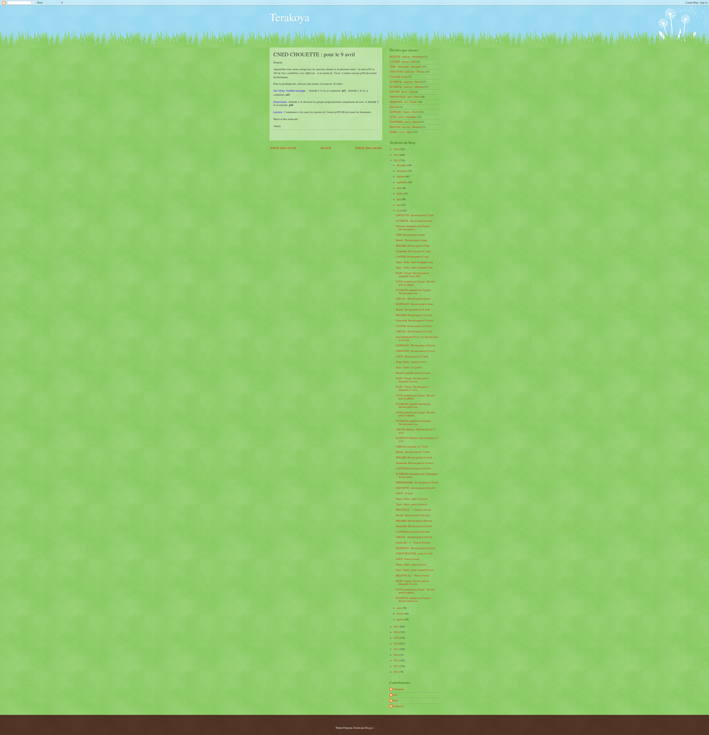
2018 (396, 643)
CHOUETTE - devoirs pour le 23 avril (415, 351)
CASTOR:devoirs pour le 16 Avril (413, 468)
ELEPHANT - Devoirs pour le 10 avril (415, 548)
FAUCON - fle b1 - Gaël (402, 91)
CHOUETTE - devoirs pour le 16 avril (415, 488)
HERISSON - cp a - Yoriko (403, 102)
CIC (395, 695)
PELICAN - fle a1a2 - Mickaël (405, 127)
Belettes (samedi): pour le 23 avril (413, 373)
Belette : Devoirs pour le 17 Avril (413, 452)
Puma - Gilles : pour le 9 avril (411, 564)
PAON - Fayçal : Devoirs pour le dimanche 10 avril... (412, 582)
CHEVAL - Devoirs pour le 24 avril (414, 331)
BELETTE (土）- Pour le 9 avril (412, 575)
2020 (396, 632)
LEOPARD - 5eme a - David (404, 112)
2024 (396, 149)
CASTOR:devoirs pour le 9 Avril (413, 531)
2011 (396, 672)
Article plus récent (283, 147)
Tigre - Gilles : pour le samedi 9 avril (415, 570)
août (399, 188)
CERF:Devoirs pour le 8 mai (410, 235)
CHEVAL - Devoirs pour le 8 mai (413, 298)
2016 (396, 655)
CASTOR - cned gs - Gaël (403, 61)
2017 (396, 649)
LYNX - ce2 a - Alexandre (403, 117)
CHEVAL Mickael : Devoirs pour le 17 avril (415, 431)
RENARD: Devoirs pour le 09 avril (414, 520)
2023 (396, 155)
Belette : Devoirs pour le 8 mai (411, 240)
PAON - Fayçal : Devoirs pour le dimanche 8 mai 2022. (412, 274)
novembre (402, 171)
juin (399, 199)
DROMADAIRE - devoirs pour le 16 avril (417, 482)
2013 (396, 660)
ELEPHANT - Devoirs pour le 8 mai (414, 304)
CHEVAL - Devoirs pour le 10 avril (414, 537)
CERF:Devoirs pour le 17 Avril (412, 446)
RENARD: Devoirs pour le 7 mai (413, 245)
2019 (396, 638)
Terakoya (290, 17)
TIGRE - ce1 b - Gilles (401, 132)
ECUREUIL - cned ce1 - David (405, 81)
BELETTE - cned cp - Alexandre (406, 56)
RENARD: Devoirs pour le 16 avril (414, 457)
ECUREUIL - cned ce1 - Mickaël (406, 86)
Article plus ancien (368, 147)
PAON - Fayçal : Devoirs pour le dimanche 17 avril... (412, 388)
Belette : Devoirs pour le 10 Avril (413, 515)
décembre (402, 165)
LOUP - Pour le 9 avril (407, 559)
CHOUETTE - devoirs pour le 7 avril (415, 215)
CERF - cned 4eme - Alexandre (406, 66)
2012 (396, 666)
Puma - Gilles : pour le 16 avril (411, 499)
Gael (395, 700)
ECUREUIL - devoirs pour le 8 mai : (414, 220)
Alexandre (398, 689)
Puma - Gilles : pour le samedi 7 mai (414, 262)
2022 (396, 160)
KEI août (394, 107)
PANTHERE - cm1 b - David (404, 122)
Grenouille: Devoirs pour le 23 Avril (414, 320)
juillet (400, 193)
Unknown (398, 706)
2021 (396, 626)
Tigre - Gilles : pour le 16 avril (411, 504)
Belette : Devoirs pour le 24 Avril (413, 309)
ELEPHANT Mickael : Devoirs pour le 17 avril (417, 439)
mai (399, 205)
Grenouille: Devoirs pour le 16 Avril (414, 463)
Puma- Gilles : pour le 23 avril (411, 362)
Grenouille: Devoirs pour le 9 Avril (414, 526)
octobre (401, 176)
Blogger (369, 727)
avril (399, 210)
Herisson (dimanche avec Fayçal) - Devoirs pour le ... (413, 227)
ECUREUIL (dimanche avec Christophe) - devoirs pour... (417, 475)
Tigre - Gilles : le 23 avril (409, 367)
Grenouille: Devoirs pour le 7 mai (413, 251)
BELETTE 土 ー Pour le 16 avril (413, 509)
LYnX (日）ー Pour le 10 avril (413, 542)
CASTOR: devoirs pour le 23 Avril (413, 326)
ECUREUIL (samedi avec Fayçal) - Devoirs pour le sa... (414, 291)
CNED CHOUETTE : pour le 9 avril (414, 553)
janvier (401, 619)
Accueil (325, 147)
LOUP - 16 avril (404, 493)
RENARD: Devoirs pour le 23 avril (414, 315)
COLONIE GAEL (399, 76)
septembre (402, 182)
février (400, 613)
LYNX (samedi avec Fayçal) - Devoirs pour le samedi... (415, 283)
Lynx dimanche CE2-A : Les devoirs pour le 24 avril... (417, 338)
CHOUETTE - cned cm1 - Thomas (407, 71)
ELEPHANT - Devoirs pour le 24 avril (415, 345)
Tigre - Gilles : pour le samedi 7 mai (414, 267)
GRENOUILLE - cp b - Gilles (405, 96)
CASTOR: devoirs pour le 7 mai (412, 256)
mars (399, 608)
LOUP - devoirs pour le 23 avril (412, 356)
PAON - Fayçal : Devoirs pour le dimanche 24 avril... (412, 379)
